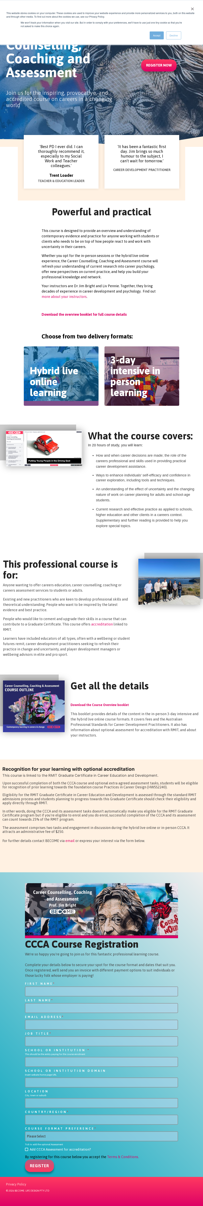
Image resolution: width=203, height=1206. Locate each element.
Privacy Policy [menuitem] (16, 1184)
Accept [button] (156, 35)
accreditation (102, 624)
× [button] (192, 7)
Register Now (159, 65)
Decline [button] (173, 35)
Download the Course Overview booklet (100, 705)
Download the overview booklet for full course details (84, 314)
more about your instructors (64, 297)
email (70, 841)
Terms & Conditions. (123, 1157)
